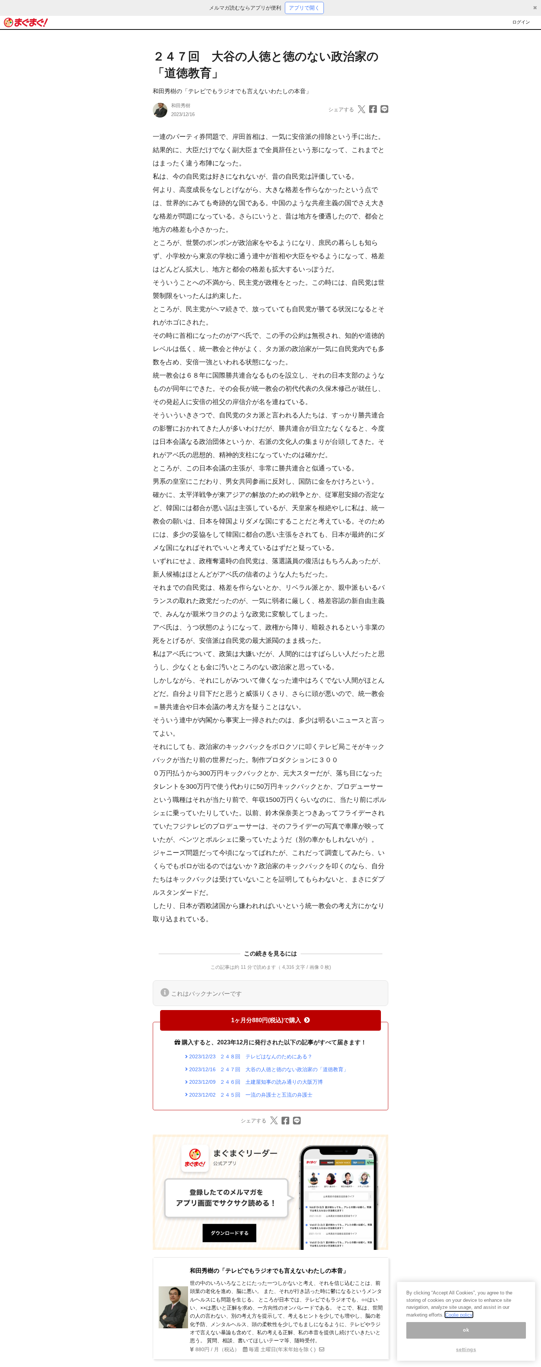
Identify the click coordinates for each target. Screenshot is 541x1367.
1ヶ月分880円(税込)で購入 (266, 1020)
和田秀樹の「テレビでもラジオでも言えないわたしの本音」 (232, 91)
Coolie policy (459, 1314)
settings (466, 1349)
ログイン (521, 22)
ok (466, 1330)
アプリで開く (304, 8)
